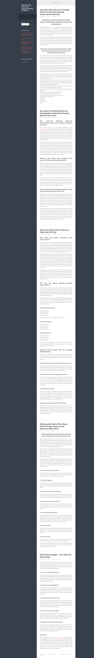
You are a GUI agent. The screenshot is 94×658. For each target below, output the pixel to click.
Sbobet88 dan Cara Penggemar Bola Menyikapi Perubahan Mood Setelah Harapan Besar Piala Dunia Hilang (27, 47)
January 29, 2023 (43, 559)
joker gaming (69, 438)
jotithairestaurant (43, 129)
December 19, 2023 (43, 234)
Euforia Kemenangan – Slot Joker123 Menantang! (55, 555)
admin (49, 16)
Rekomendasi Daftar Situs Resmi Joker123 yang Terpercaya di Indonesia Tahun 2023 (54, 426)
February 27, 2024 (43, 16)
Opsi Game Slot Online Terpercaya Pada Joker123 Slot (54, 231)
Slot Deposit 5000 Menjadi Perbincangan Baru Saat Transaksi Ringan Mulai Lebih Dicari (26, 52)
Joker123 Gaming (59, 637)
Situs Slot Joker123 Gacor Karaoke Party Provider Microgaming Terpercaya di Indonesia (54, 12)
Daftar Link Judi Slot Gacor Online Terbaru (27, 7)
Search (22, 22)
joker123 (48, 243)
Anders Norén (67, 654)
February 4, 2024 (43, 117)
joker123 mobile (52, 27)
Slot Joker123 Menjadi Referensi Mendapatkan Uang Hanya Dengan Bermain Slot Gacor (54, 113)
